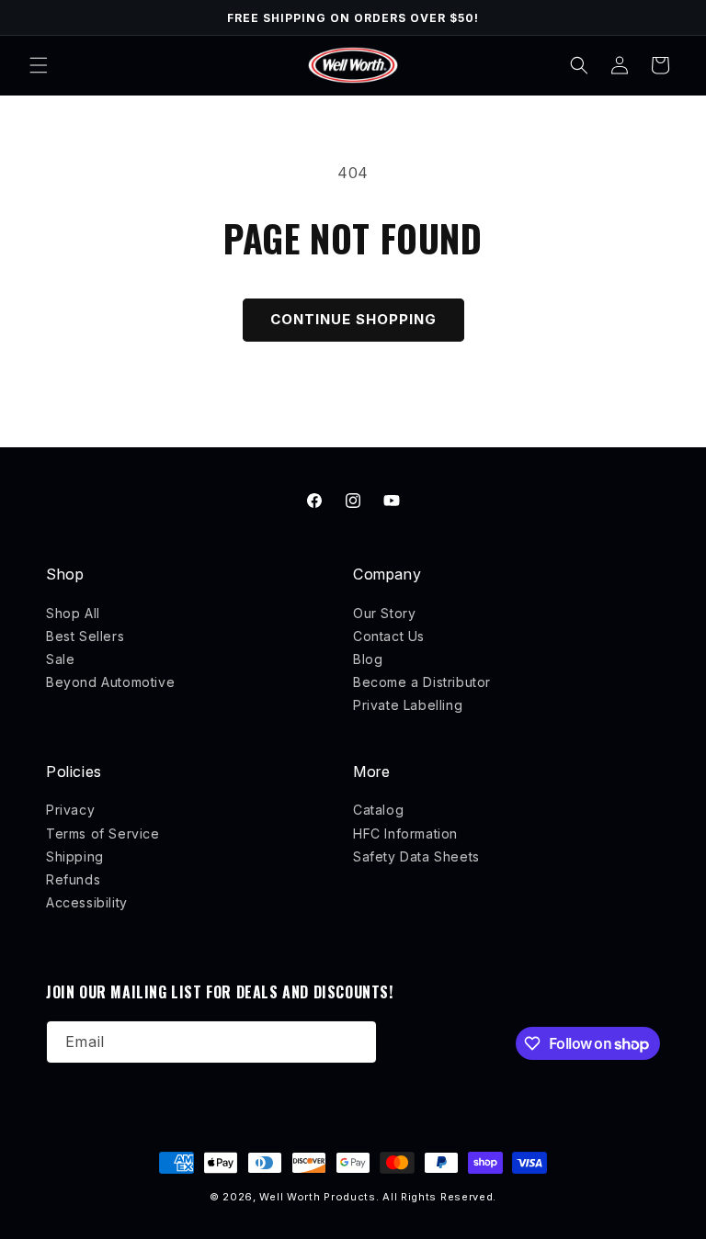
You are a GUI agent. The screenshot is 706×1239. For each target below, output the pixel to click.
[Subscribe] (356, 1042)
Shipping (75, 856)
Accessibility (87, 902)
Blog (367, 659)
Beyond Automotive (110, 682)
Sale (60, 659)
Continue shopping (353, 319)
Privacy (70, 809)
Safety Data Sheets (416, 856)
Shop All (73, 613)
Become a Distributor (422, 682)
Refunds (73, 879)
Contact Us (389, 636)
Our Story (384, 613)
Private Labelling (407, 705)
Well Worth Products (317, 1196)
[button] (38, 65)
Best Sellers (85, 636)
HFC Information (405, 833)
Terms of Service (103, 833)
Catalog (378, 809)
